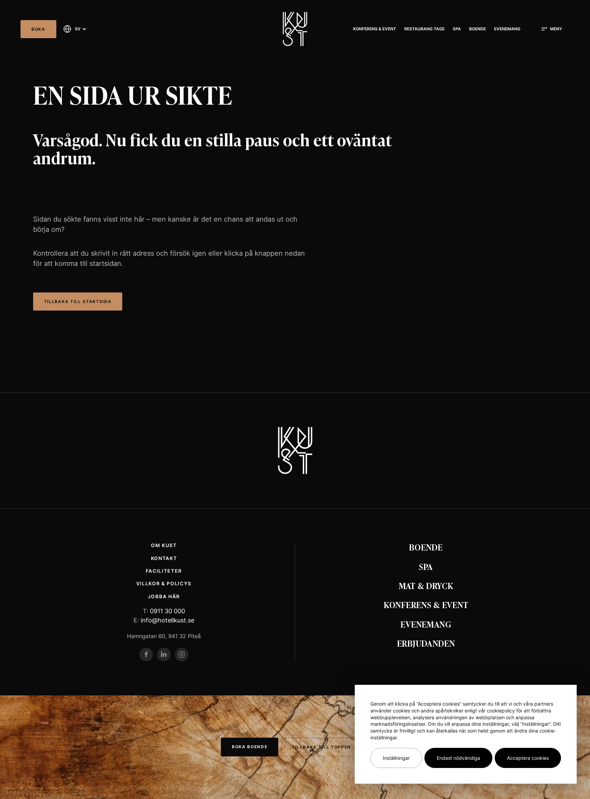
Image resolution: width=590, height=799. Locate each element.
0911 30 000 (167, 611)
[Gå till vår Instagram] (181, 654)
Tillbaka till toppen (321, 747)
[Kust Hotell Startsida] (295, 450)
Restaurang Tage (424, 28)
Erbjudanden (426, 643)
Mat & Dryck (426, 585)
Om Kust (164, 545)
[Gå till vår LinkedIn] (164, 654)
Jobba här (164, 596)
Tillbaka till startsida (78, 301)
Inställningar (396, 758)
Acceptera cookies (528, 758)
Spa (457, 28)
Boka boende (249, 746)
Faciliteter (164, 570)
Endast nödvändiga (458, 758)
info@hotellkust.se (167, 620)
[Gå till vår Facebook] (146, 654)
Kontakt (164, 558)
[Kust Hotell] (295, 29)
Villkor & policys (164, 583)
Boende (477, 28)
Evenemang (507, 28)
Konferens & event (374, 28)
